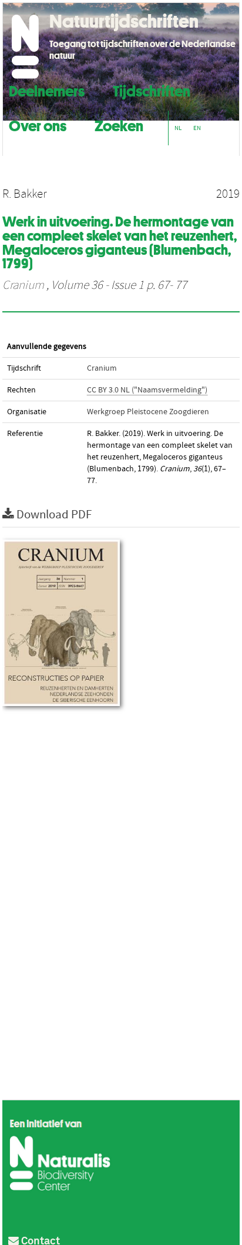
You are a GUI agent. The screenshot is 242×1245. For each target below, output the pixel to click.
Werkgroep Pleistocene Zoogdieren (148, 412)
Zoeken (119, 124)
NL (178, 128)
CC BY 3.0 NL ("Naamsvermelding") (147, 390)
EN (197, 128)
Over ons (37, 124)
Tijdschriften (151, 89)
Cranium (23, 285)
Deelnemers (47, 89)
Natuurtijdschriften (124, 21)
